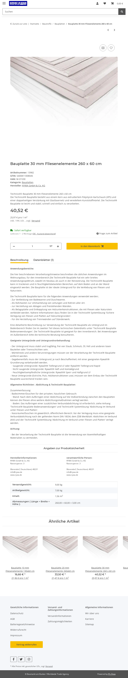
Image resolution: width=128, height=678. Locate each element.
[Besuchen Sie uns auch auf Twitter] (21, 659)
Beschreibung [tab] (19, 260)
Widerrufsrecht (18, 629)
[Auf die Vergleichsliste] (103, 47)
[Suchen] (122, 11)
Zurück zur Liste (19, 23)
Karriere (89, 618)
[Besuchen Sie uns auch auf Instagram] (29, 659)
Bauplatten (27, 182)
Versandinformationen (59, 615)
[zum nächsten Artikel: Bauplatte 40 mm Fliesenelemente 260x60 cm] (114, 30)
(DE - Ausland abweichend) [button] (44, 233)
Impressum (16, 635)
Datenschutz (16, 613)
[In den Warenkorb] (12, 40)
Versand (36, 220)
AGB (12, 618)
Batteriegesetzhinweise (22, 624)
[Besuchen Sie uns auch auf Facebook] (13, 659)
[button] (97, 3)
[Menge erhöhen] (57, 246)
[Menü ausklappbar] (4, 2)
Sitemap (89, 624)
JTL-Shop (112, 674)
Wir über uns (92, 613)
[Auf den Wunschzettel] (111, 47)
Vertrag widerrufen (26, 644)
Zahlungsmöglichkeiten (60, 621)
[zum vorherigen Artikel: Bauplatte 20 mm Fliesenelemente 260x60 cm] (108, 30)
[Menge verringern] (13, 246)
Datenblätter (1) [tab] (43, 260)
